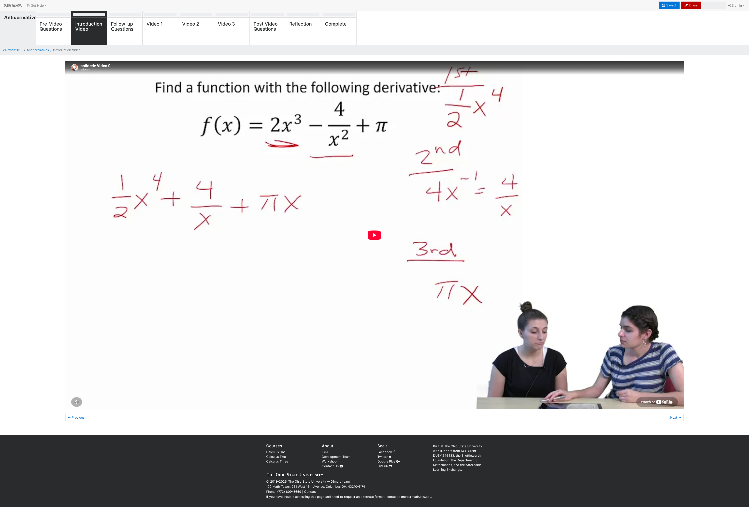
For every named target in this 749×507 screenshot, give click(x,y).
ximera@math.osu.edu (415, 497)
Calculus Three (277, 461)
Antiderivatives (38, 50)
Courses (274, 446)
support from (450, 451)
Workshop (329, 461)
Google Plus (386, 461)
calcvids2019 (12, 50)
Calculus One (276, 452)
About (327, 446)
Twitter (383, 457)
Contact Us (331, 466)
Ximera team (340, 481)
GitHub (383, 466)
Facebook (385, 452)
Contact (310, 492)
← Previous (76, 417)
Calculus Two (276, 457)
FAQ (325, 452)
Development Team (336, 457)
